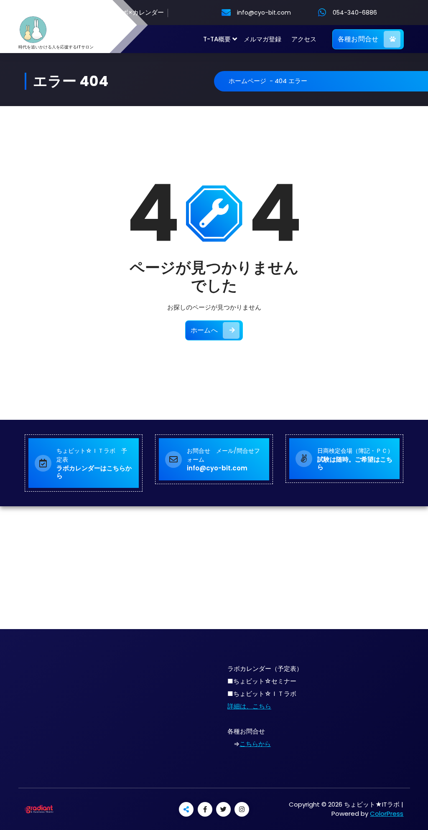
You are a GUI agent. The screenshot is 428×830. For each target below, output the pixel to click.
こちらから (255, 743)
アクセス (303, 39)
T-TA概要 (217, 39)
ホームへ (204, 330)
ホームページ (247, 80)
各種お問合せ (358, 39)
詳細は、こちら (249, 706)
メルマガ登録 (262, 39)
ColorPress (386, 813)
